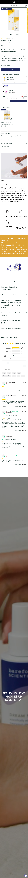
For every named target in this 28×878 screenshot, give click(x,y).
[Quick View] (11, 119)
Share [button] (5, 390)
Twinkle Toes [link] (10, 77)
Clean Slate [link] (11, 85)
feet (4, 373)
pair (18, 375)
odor (9, 375)
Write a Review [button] (14, 358)
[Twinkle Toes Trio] (7, 115)
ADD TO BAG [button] (18, 101)
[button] (3, 101)
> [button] (18, 468)
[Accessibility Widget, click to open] (25, 875)
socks (4, 375)
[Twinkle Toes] (14, 166)
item (23, 375)
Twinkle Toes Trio (6, 122)
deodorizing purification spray (9, 43)
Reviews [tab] (4, 363)
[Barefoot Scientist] (14, 5)
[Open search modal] (23, 5)
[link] (5, 79)
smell (14, 373)
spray (19, 373)
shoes (9, 373)
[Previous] (2, 2)
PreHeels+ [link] (11, 90)
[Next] (26, 2)
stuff (14, 375)
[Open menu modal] (2, 5)
